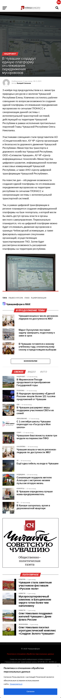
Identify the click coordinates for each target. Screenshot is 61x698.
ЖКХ (27, 298)
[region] (30, 681)
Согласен (30, 691)
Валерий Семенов (24, 83)
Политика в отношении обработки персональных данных (30, 654)
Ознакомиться (16, 684)
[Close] (58, 666)
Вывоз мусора (16, 298)
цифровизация (39, 298)
